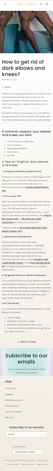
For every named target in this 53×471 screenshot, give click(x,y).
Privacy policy (12, 464)
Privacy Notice (12, 406)
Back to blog (28, 341)
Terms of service (13, 411)
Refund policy (42, 460)
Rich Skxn (15, 460)
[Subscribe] (45, 435)
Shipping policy (42, 464)
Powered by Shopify (27, 460)
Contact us (10, 388)
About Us (9, 417)
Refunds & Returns (14, 400)
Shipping (9, 394)
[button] (5, 4)
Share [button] (7, 87)
